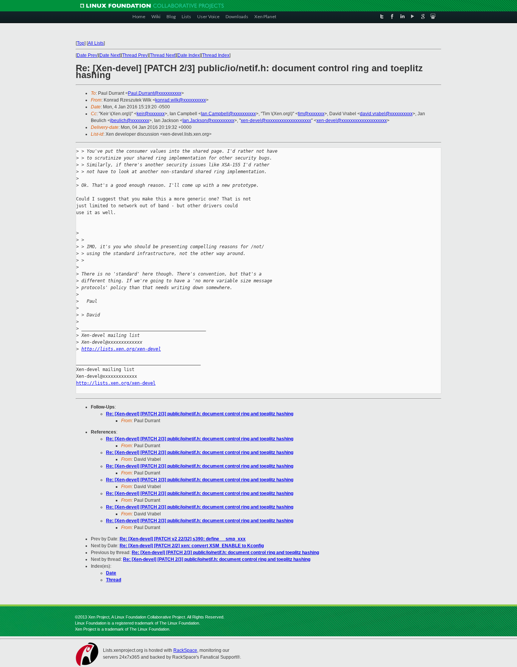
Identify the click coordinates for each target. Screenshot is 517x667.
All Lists (96, 43)
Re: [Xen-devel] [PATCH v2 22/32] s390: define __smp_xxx (183, 539)
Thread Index (215, 55)
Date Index (189, 55)
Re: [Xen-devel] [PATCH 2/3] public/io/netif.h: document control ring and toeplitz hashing (199, 413)
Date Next (110, 55)
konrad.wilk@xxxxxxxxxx (180, 100)
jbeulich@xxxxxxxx (129, 120)
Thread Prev (135, 55)
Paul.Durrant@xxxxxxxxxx (154, 93)
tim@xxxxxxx (311, 113)
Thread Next (162, 55)
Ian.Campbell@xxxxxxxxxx (228, 113)
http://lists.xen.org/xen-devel (121, 349)
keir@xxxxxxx (151, 113)
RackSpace (185, 650)
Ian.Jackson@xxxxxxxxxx (208, 120)
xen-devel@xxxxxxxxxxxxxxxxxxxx (276, 120)
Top (80, 43)
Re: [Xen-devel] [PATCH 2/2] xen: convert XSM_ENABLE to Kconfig (192, 545)
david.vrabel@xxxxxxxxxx (386, 113)
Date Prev (87, 55)
